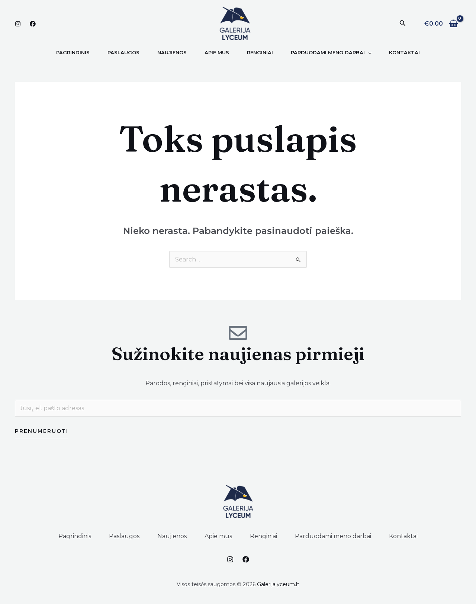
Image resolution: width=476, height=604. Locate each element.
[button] (402, 23)
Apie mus (218, 536)
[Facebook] (33, 24)
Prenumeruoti (41, 431)
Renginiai (263, 536)
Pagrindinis (74, 536)
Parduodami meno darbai (333, 536)
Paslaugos (124, 536)
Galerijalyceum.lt (278, 584)
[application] (368, 52)
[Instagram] (18, 24)
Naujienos (172, 536)
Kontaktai (403, 536)
